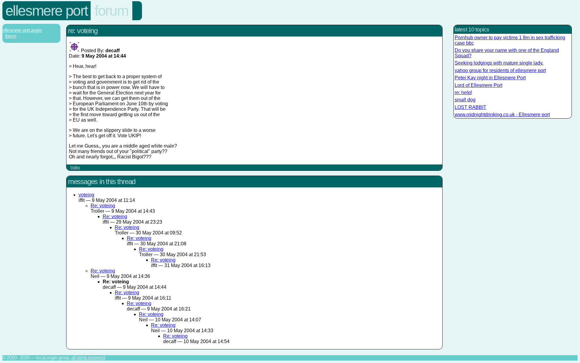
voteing (86, 194)
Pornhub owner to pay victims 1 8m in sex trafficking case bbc (510, 40)
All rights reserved (88, 357)
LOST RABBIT (470, 107)
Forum (111, 11)
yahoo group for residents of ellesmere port (500, 70)
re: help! (463, 92)
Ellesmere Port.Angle (22, 30)
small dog (465, 99)
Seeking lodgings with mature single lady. (499, 62)
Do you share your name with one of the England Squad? (507, 53)
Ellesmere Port (46, 11)
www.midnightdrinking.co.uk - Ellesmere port (502, 114)
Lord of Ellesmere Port (478, 85)
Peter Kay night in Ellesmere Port (490, 77)
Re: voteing (103, 205)
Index (75, 167)
